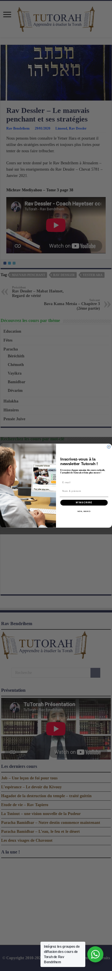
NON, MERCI (84, 511)
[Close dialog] (109, 446)
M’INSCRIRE (84, 502)
